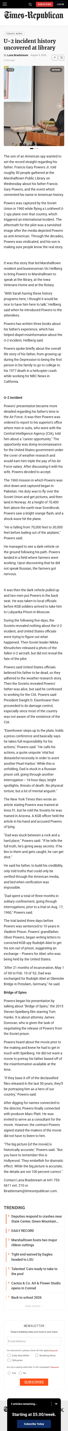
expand (56, 70)
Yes (13, 1373)
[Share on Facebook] (54, 57)
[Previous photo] (9, 106)
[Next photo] (59, 106)
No (24, 1373)
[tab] (31, 148)
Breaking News (47, 1355)
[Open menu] (5, 4)
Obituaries (17, 1360)
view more (32, 1306)
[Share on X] (61, 57)
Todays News (14, 33)
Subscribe (45, 4)
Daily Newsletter (20, 1355)
